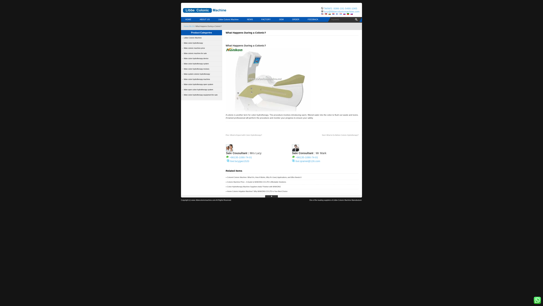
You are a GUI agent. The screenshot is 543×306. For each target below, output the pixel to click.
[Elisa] (229, 151)
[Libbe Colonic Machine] (210, 15)
